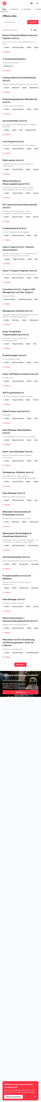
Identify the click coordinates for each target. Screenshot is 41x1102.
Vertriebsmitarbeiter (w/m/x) (16, 557)
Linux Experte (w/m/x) (13, 141)
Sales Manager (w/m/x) (14, 493)
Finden (4, 9)
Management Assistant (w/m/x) (17, 311)
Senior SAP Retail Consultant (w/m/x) (20, 374)
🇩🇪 (31, 3)
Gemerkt (15, 9)
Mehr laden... (20, 665)
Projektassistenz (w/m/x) (14, 228)
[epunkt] (4, 3)
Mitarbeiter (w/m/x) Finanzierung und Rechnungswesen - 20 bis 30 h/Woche (18, 642)
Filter (35, 30)
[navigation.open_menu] (37, 3)
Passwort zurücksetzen (13, 1097)
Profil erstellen (20, 692)
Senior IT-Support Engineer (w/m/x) (20, 270)
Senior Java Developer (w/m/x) (17, 451)
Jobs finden (33, 22)
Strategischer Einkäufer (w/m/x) (18, 472)
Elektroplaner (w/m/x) (13, 160)
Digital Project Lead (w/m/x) (16, 411)
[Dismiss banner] (35, 1097)
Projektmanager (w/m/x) (14, 355)
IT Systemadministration (14, 59)
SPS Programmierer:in (13, 392)
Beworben (27, 9)
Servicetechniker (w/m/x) (15, 121)
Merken (7, 52)
